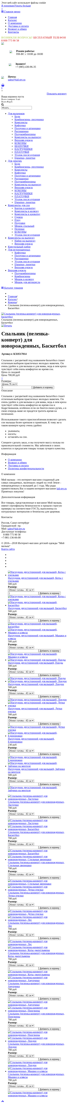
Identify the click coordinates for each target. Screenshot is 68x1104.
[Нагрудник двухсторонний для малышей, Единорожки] (37, 735)
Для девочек (15, 160)
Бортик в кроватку (25, 208)
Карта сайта (8, 549)
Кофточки (20, 125)
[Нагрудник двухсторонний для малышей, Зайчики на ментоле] (37, 766)
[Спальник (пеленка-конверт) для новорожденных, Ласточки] (37, 799)
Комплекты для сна (19, 205)
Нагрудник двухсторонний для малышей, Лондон (36, 684)
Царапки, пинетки (25, 158)
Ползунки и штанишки (28, 128)
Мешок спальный (24, 226)
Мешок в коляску (24, 279)
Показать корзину (57, 93)
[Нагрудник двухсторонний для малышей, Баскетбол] (37, 605)
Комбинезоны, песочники (29, 119)
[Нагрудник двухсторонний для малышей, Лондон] (37, 681)
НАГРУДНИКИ (24, 149)
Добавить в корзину (43, 387)
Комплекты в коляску (27, 211)
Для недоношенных (19, 249)
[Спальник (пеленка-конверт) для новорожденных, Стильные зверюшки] (37, 859)
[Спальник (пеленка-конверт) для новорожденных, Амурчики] (37, 980)
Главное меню (12, 11)
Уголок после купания (27, 155)
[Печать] (6, 325)
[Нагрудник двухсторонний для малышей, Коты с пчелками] (37, 575)
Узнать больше (22, 5)
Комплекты (21, 122)
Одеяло (19, 217)
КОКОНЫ (20, 143)
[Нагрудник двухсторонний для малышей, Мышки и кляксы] (37, 632)
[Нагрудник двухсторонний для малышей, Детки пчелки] (37, 705)
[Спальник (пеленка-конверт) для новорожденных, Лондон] (37, 1041)
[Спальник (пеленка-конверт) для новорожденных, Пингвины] (37, 1010)
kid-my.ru (62, 488)
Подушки (20, 223)
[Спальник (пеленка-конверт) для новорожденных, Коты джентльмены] (37, 950)
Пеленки (19, 229)
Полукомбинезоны (25, 134)
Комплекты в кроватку (27, 214)
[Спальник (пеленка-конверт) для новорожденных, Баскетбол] (34, 316)
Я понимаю (7, 5)
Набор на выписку (25, 240)
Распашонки (22, 131)
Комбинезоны (22, 276)
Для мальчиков (16, 113)
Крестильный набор (19, 246)
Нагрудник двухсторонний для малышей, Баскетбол (37, 608)
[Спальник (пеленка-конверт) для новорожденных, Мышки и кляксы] (37, 1071)
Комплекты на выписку (28, 137)
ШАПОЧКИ (22, 146)
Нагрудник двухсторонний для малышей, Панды (35, 662)
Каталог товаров (13, 287)
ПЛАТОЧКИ (22, 152)
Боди (17, 116)
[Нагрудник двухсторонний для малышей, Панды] (37, 659)
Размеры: (6, 381)
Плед (17, 220)
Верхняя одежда (24, 140)
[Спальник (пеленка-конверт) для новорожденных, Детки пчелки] (37, 889)
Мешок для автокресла (27, 282)
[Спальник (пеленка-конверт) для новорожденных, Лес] (37, 920)
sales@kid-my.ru (16, 79)
